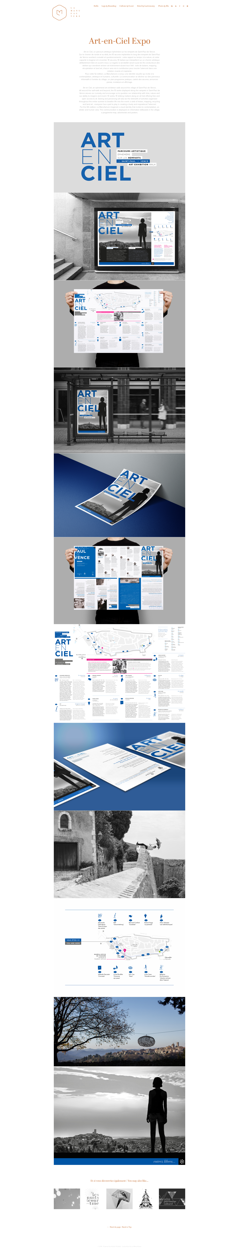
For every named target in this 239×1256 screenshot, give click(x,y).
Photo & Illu (163, 6)
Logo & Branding (109, 6)
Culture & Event (126, 6)
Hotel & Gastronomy (146, 6)
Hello (96, 6)
